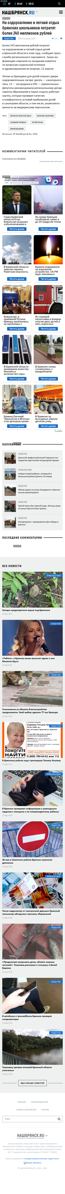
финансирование (17, 128)
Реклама (45, 1109)
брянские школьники (45, 115)
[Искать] (59, 1119)
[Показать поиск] (59, 3)
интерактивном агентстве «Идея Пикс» (41, 1159)
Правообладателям (39, 1102)
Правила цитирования (26, 1109)
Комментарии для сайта (51, 161)
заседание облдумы (18, 122)
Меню (61, 12)
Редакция (21, 1102)
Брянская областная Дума (20, 115)
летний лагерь (37, 122)
